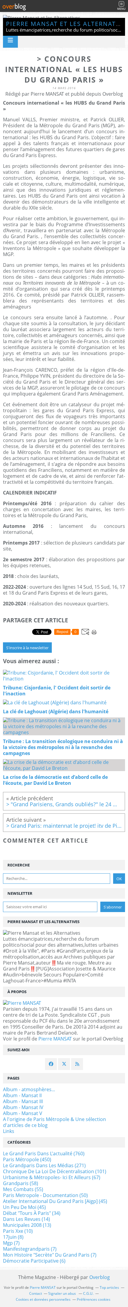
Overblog (99, 1277)
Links (8, 1131)
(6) (34, 1261)
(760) (44, 1153)
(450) (27, 1159)
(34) (31, 1213)
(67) (51, 1177)
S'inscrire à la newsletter (27, 647)
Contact (35, 1293)
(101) (54, 1171)
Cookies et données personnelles (43, 1299)
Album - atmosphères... (29, 1089)
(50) (45, 1195)
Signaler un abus (62, 1293)
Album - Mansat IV (23, 1107)
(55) (23, 1189)
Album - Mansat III (23, 1101)
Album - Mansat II (22, 1095)
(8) (13, 1237)
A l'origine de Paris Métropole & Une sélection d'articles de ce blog (54, 1122)
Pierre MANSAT (55, 1038)
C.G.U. (88, 1293)
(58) (20, 1183)
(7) (11, 1243)
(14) (26, 1219)
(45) (55, 1201)
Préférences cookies (93, 1299)
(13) (27, 1225)
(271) (44, 1165)
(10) (18, 1231)
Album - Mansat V (22, 1113)
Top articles (109, 1287)
